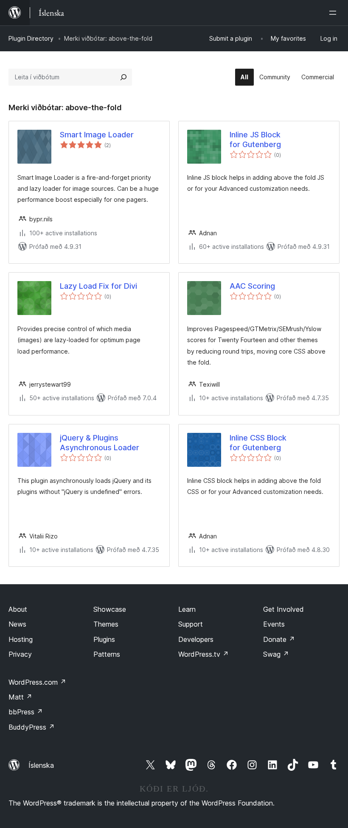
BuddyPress (31, 727)
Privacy (20, 654)
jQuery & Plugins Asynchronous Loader (99, 442)
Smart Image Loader (97, 134)
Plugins (104, 639)
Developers (195, 639)
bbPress (25, 712)
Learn (187, 609)
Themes (105, 624)
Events (274, 624)
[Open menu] (334, 12)
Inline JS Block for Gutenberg (255, 139)
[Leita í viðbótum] (123, 77)
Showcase (109, 609)
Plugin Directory (30, 38)
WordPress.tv (203, 654)
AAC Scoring (252, 286)
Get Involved (283, 609)
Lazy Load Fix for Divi (98, 286)
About (17, 609)
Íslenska (41, 765)
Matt (20, 697)
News (17, 624)
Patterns (106, 654)
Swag (276, 654)
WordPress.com (37, 682)
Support (190, 624)
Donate (279, 639)
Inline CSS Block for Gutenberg (258, 442)
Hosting (20, 639)
